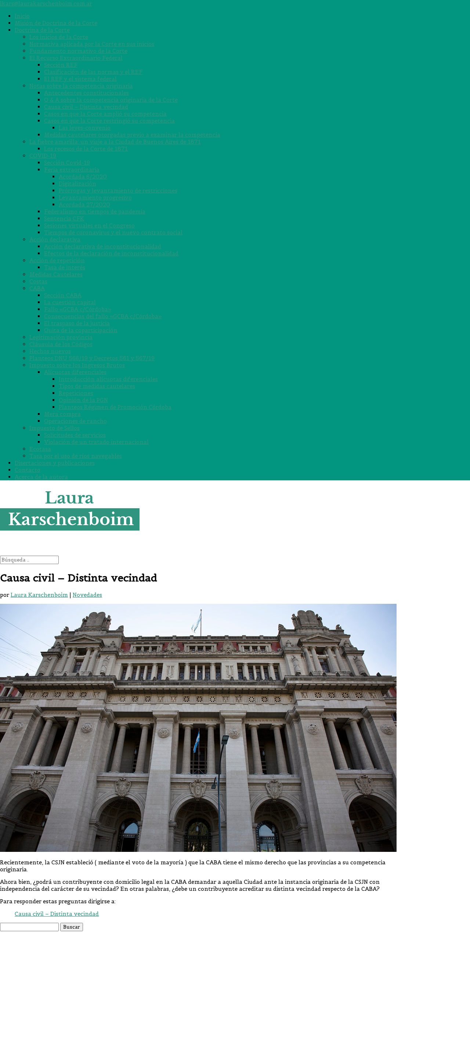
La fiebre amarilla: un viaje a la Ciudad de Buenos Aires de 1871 (115, 141)
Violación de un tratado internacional (96, 441)
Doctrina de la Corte (42, 29)
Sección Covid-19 (67, 162)
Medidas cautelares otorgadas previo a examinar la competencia (132, 134)
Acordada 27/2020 (84, 204)
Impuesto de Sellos (54, 427)
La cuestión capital (70, 302)
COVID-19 (42, 155)
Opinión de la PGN (83, 400)
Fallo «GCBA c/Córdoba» (77, 309)
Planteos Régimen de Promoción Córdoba (115, 407)
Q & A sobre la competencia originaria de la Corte (111, 99)
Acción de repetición (57, 260)
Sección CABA (63, 295)
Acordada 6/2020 (83, 176)
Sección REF (60, 64)
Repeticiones (76, 393)
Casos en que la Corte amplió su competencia (105, 113)
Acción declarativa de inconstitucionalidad (102, 246)
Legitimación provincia (61, 337)
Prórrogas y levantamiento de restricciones (118, 190)
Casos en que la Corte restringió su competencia (109, 120)
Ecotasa (40, 448)
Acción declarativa (54, 239)
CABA (37, 288)
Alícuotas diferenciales (75, 372)
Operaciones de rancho (75, 420)
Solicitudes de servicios (75, 434)
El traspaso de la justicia (77, 323)
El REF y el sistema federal (80, 78)
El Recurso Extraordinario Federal (76, 57)
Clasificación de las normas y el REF (93, 71)
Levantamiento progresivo (95, 197)
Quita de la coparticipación (81, 330)
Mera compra (62, 413)
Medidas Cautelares (56, 274)
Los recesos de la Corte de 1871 (86, 148)
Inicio (22, 15)
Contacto (27, 469)
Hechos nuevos (50, 351)
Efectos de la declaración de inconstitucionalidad (111, 253)
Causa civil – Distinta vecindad (86, 106)
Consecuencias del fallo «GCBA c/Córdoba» (103, 316)
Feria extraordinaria (72, 169)
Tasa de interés (64, 267)
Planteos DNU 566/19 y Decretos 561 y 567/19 (92, 358)
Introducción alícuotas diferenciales (108, 379)
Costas (38, 281)
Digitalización (77, 183)
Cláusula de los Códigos (61, 344)
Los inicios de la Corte (58, 36)
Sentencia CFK (64, 218)
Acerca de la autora (41, 476)
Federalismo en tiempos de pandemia (94, 211)
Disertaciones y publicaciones (55, 462)
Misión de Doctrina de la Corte (56, 22)
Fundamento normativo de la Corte (78, 50)
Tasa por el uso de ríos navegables (75, 455)
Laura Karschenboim (39, 594)
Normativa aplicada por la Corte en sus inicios (91, 43)
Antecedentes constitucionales (86, 92)
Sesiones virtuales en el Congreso (89, 225)
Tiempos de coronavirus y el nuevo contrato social (113, 232)
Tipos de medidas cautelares (97, 386)
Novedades (87, 594)
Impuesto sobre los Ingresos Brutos (77, 365)
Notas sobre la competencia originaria (81, 85)
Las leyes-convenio (85, 127)
